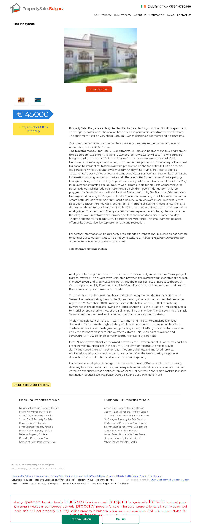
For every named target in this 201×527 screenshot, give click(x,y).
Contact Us (184, 15)
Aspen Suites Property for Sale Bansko (125, 434)
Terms (69, 476)
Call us (120, 519)
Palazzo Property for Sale (33, 434)
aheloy (18, 502)
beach (58, 502)
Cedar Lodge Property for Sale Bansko (125, 423)
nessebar (36, 506)
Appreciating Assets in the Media (110, 483)
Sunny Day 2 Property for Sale (35, 419)
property (85, 506)
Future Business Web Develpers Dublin (169, 480)
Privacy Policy (58, 476)
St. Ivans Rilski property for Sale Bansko (126, 426)
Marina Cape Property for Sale (35, 430)
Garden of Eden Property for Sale (37, 442)
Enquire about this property (34, 129)
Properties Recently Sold (75, 483)
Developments (41, 476)
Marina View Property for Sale (35, 411)
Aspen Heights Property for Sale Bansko (126, 411)
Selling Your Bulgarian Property (100, 476)
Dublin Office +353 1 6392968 (169, 6)
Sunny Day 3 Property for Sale (35, 415)
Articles (29, 476)
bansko (47, 502)
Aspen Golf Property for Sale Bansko (124, 408)
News (170, 15)
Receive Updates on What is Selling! (55, 479)
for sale (156, 501)
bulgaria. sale (138, 502)
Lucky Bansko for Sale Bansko (121, 430)
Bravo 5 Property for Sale (32, 423)
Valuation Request (22, 479)
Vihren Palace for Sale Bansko (121, 442)
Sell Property (102, 15)
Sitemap (78, 476)
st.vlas (177, 511)
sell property (46, 511)
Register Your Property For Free (96, 479)
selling (63, 510)
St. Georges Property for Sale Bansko (125, 419)
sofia (157, 511)
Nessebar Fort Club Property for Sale (39, 408)
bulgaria (118, 501)
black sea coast (97, 502)
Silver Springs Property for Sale (36, 426)
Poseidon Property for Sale (34, 438)
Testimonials (156, 15)
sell (32, 511)
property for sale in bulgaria (115, 506)
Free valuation (80, 519)
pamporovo (53, 506)
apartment (32, 502)
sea (25, 511)
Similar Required (99, 89)
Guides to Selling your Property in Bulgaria (35, 483)
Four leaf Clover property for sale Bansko (126, 415)
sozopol (166, 511)
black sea (74, 501)
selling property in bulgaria (89, 511)
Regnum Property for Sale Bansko (123, 438)
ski (150, 510)
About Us (140, 15)
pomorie (68, 506)
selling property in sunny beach (127, 511)
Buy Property (122, 15)
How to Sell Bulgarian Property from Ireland (139, 476)
